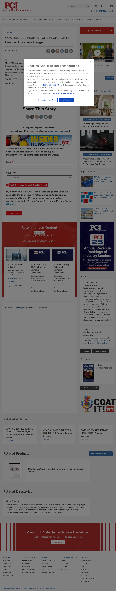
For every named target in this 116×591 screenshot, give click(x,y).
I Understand (66, 100)
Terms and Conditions (53, 85)
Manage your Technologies (47, 100)
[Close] (90, 61)
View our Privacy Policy (63, 93)
